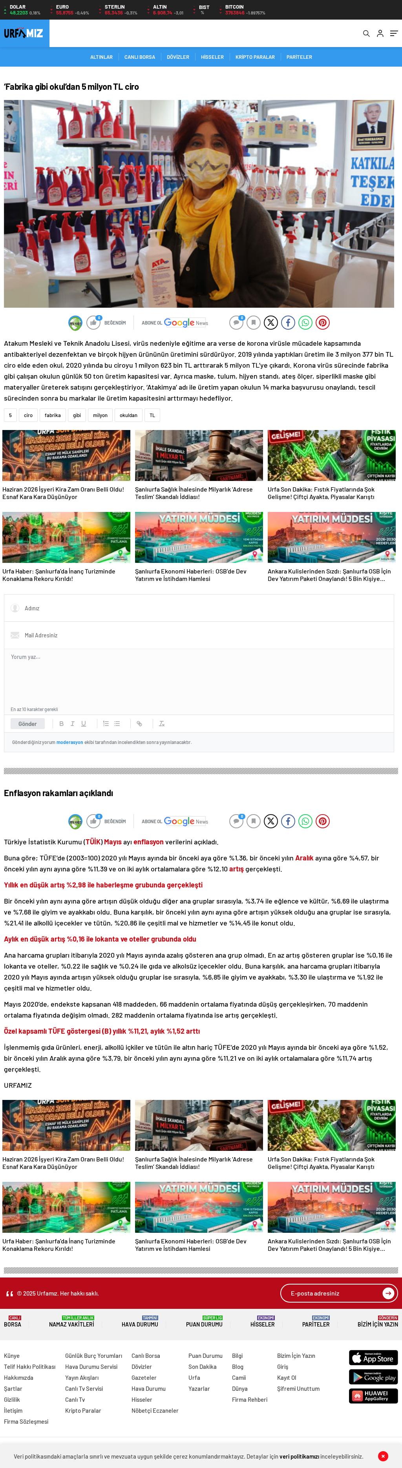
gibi (77, 415)
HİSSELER (212, 57)
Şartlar (13, 1388)
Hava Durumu (140, 1322)
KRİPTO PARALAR (255, 57)
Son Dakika (202, 1366)
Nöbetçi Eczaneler (155, 1410)
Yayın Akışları (82, 1377)
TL (152, 415)
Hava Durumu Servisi (91, 1366)
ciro (28, 415)
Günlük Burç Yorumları (93, 1355)
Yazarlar (199, 1388)
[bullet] (116, 723)
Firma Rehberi (249, 1399)
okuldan (128, 415)
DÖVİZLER (178, 57)
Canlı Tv (75, 1399)
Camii (239, 1377)
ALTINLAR (101, 57)
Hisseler (262, 1322)
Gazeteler (144, 1377)
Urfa (194, 1377)
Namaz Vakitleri (71, 1322)
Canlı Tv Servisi (84, 1388)
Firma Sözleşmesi (26, 1421)
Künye (12, 1355)
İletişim (13, 1410)
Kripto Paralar (83, 1410)
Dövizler (142, 1366)
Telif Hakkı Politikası (29, 1366)
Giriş (282, 1366)
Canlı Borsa (146, 1355)
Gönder (27, 723)
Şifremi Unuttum (298, 1388)
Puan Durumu (204, 1322)
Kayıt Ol (286, 1377)
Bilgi (237, 1355)
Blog (237, 1366)
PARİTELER (299, 57)
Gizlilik (12, 1399)
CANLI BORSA (139, 57)
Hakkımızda (18, 1377)
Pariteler (316, 1322)
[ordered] (105, 723)
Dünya (240, 1388)
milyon (100, 415)
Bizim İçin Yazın (378, 1322)
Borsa (12, 1322)
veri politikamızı (300, 1456)
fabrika (53, 415)
